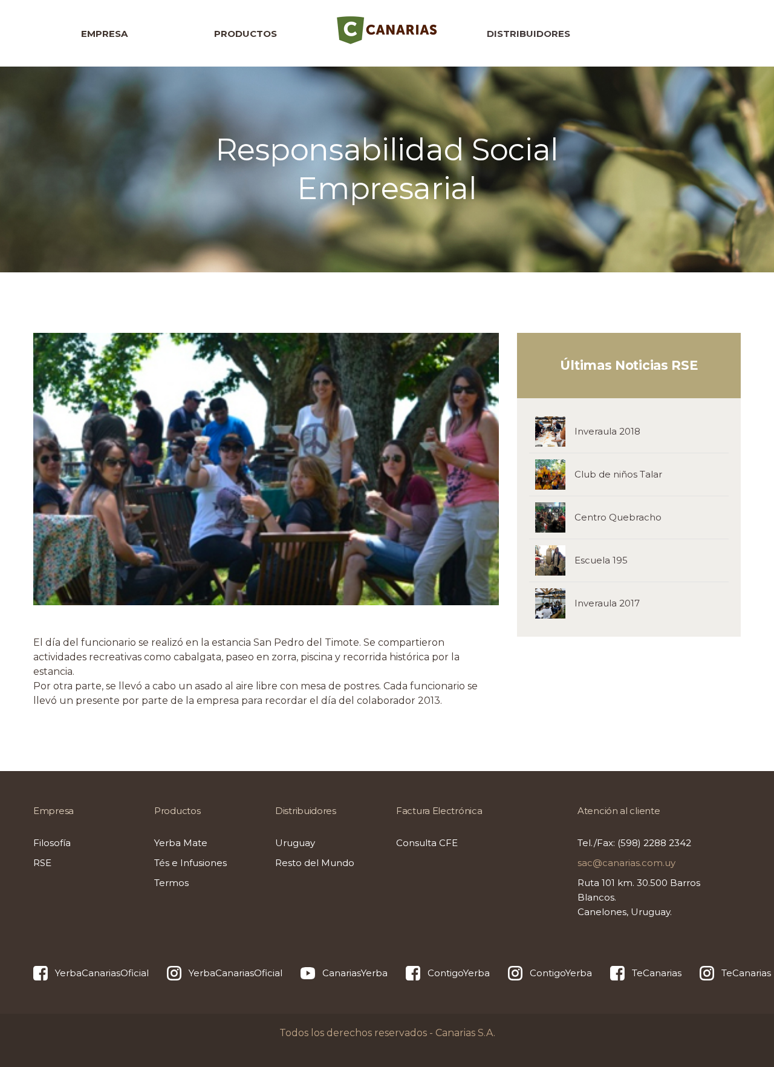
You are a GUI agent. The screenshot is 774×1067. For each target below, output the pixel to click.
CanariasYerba (355, 973)
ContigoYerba (459, 973)
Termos (171, 882)
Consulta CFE (427, 843)
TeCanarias (656, 973)
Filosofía (52, 843)
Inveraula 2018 (607, 431)
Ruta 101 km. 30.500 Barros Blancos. (638, 897)
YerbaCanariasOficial (102, 973)
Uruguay (295, 843)
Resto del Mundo (314, 862)
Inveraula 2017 (607, 603)
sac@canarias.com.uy (626, 862)
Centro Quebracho (618, 517)
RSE (42, 862)
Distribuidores (528, 33)
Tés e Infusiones (190, 862)
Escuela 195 (601, 560)
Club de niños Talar (618, 474)
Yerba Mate (180, 843)
